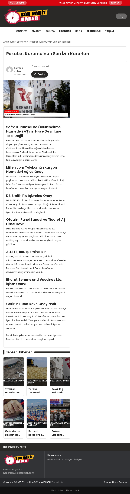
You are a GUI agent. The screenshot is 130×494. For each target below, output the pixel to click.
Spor (78, 31)
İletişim (78, 459)
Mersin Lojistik (72, 490)
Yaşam (109, 31)
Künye (68, 459)
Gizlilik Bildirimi (55, 459)
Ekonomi (65, 31)
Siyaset (37, 31)
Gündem (21, 31)
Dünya (50, 31)
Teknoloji (94, 31)
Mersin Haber (57, 490)
